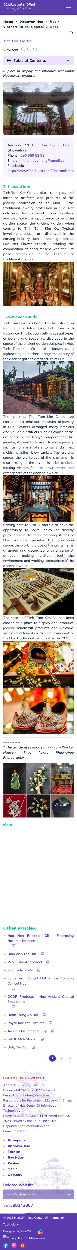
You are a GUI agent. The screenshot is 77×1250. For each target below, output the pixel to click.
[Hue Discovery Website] (19, 6)
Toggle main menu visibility (68, 7)
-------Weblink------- (20, 1194)
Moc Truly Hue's (20, 970)
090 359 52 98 (32, 155)
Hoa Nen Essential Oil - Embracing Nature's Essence (40, 938)
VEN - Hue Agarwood (24, 962)
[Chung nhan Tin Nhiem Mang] (24, 1238)
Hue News (16, 1157)
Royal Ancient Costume (25, 1023)
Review (13, 1163)
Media (13, 1169)
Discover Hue (19, 1146)
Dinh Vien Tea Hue (22, 954)
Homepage (17, 1140)
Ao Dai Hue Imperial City (27, 1031)
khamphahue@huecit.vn (31, 1095)
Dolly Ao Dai (17, 1047)
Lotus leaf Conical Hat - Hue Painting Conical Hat (40, 980)
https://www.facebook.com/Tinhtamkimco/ (41, 171)
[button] (71, 33)
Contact (15, 1174)
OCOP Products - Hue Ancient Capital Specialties (40, 999)
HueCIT (26, 1231)
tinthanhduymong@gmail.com (43, 160)
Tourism (14, 1151)
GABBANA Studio (21, 1039)
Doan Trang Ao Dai (22, 1015)
